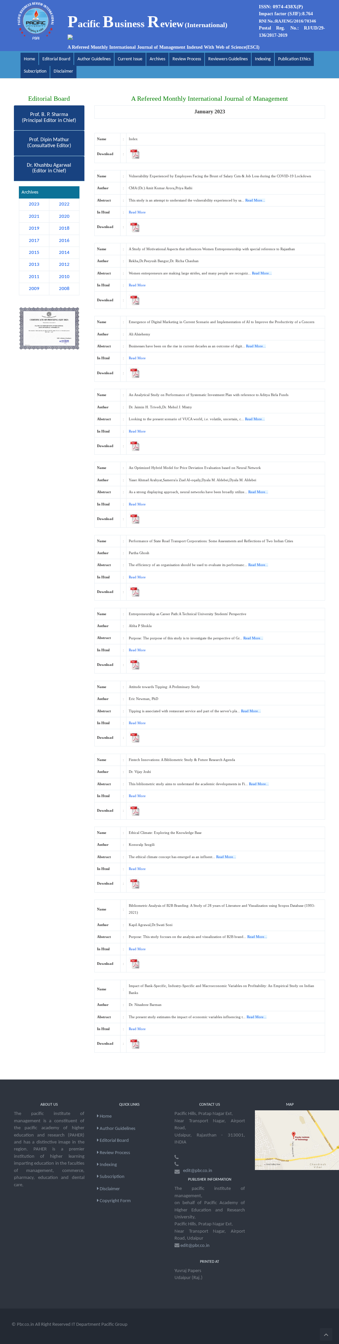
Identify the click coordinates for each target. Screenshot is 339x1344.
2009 (34, 288)
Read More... (255, 200)
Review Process (186, 59)
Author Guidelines (94, 59)
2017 (34, 240)
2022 (64, 204)
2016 (64, 240)
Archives (157, 59)
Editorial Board (56, 59)
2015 (34, 252)
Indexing (263, 59)
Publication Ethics (294, 59)
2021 (34, 216)
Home (29, 59)
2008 (64, 288)
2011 (34, 276)
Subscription (35, 71)
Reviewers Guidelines (228, 59)
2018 (64, 228)
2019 (34, 228)
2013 (34, 264)
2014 (64, 252)
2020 (64, 216)
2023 (34, 204)
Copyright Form (115, 1200)
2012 (64, 264)
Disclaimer (63, 71)
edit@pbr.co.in (197, 1170)
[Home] (36, 21)
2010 (64, 276)
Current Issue (130, 59)
